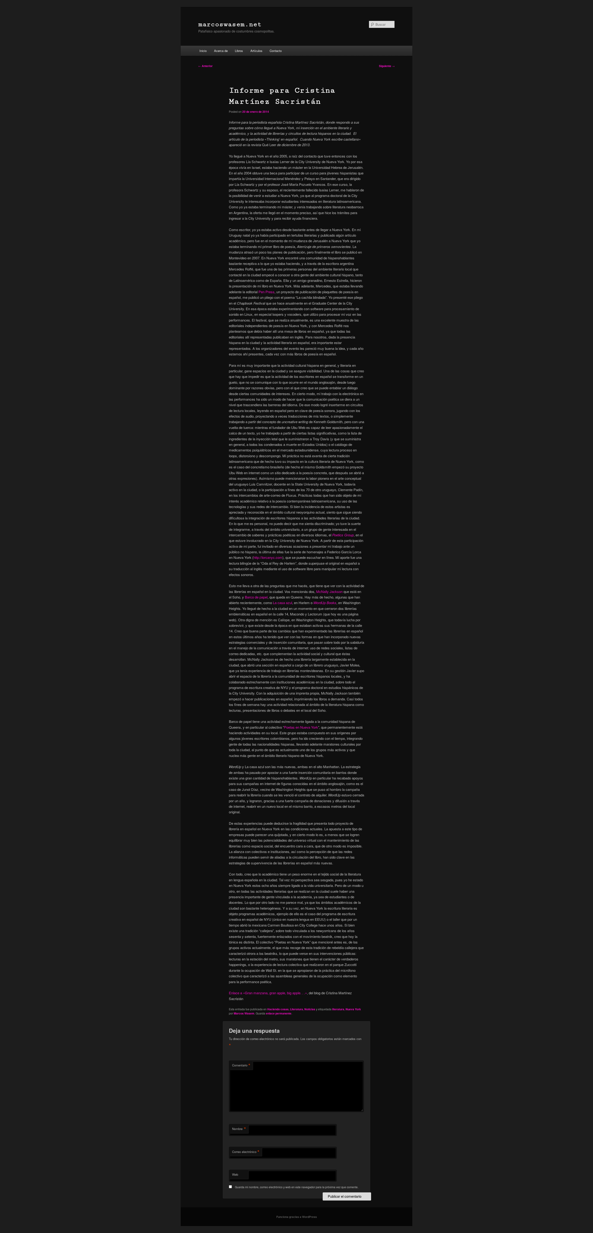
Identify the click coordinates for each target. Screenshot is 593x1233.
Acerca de (221, 50)
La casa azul (282, 602)
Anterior (205, 66)
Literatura (296, 1009)
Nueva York (353, 1009)
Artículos (256, 50)
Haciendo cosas (278, 1009)
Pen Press (266, 291)
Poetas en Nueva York (301, 727)
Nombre (239, 1129)
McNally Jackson (329, 591)
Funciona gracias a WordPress (296, 1217)
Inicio (203, 50)
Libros (239, 50)
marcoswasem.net (230, 24)
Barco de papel (256, 597)
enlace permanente (278, 1013)
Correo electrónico (245, 1152)
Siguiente (387, 66)
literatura (338, 1009)
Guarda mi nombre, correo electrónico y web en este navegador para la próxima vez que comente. (296, 1187)
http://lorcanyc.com (267, 557)
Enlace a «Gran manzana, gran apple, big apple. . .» (268, 992)
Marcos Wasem (244, 1013)
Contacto (276, 50)
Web (235, 1174)
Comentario (241, 1065)
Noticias (309, 1009)
